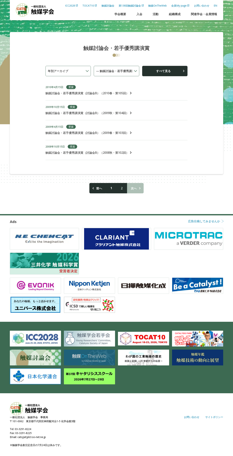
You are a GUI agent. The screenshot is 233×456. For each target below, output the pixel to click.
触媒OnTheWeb (157, 5)
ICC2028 (70, 5)
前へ (99, 188)
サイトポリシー (214, 417)
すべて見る (163, 71)
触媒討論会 (108, 5)
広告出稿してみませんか (204, 221)
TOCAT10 (88, 5)
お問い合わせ (201, 5)
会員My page (179, 5)
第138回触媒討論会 (130, 5)
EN (215, 5)
